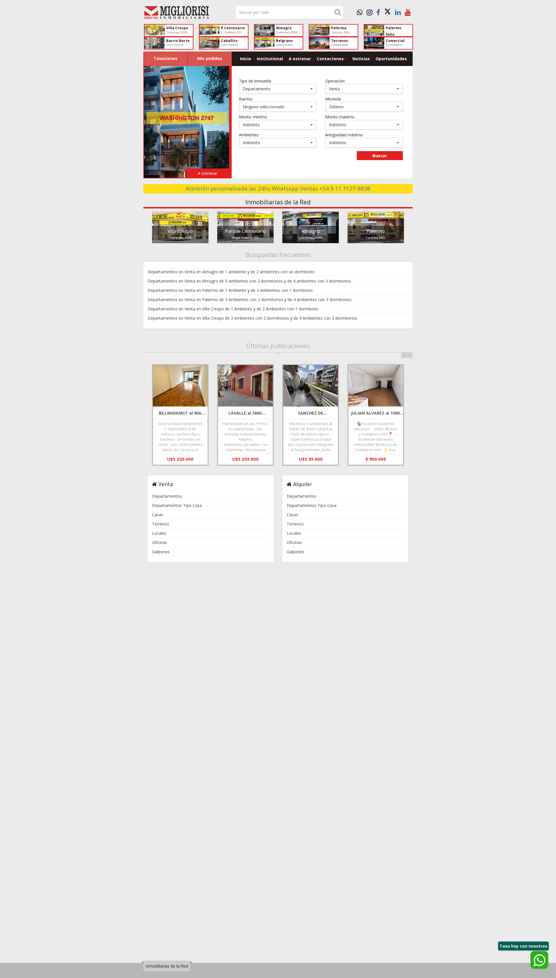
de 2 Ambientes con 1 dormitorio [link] (282, 290)
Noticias (361, 58)
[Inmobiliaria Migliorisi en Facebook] (378, 12)
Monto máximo (339, 117)
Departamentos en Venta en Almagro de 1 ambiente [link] (197, 271)
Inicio (245, 58)
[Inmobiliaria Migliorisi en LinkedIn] (398, 12)
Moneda (333, 99)
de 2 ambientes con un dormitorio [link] (282, 271)
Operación (335, 81)
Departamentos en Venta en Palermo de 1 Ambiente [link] (197, 290)
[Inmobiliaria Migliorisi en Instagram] (369, 12)
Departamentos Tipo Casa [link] (177, 505)
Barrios (246, 99)
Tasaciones (165, 58)
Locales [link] (159, 533)
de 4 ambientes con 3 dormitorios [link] (319, 281)
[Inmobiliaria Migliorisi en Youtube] (408, 12)
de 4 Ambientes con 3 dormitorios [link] (320, 299)
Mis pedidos (209, 58)
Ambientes (249, 135)
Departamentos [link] (167, 496)
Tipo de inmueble (255, 81)
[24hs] (360, 12)
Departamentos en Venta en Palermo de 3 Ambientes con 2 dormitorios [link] (215, 299)
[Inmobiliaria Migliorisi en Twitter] (387, 12)
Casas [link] (157, 514)
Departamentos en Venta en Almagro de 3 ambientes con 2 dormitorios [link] (215, 281)
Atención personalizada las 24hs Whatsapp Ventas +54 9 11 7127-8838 (278, 188)
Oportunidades (391, 58)
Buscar (379, 155)
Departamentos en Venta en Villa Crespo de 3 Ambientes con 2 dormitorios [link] (218, 318)
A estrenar (300, 58)
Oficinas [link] (159, 542)
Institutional (270, 58)
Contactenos (330, 58)
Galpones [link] (161, 551)
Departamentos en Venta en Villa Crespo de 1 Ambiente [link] (200, 309)
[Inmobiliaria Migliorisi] (185, 14)
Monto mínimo (253, 117)
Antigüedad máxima (344, 135)
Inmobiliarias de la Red (167, 966)
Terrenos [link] (160, 524)
